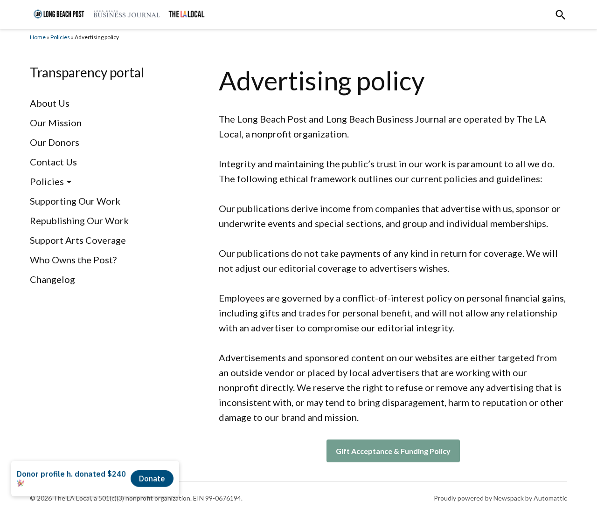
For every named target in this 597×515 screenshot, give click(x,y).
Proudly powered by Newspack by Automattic (500, 498)
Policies (60, 37)
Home (38, 37)
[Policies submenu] (69, 181)
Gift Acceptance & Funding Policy (393, 450)
